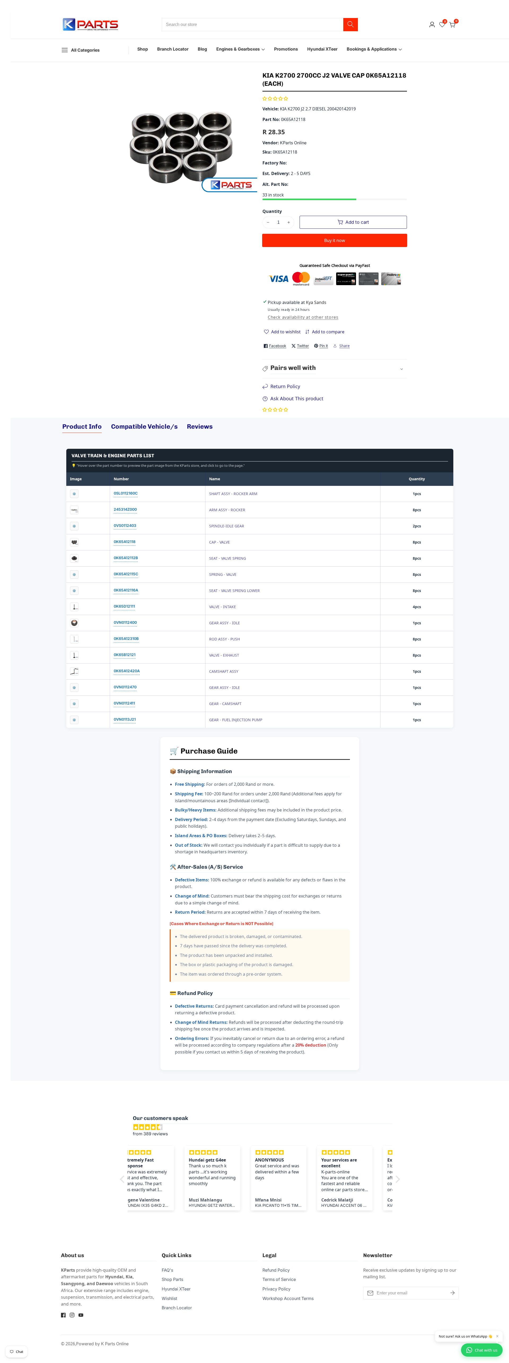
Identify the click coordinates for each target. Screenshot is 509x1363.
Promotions (286, 49)
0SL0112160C (126, 493)
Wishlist (169, 1298)
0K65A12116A (126, 590)
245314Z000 (125, 509)
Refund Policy (276, 1270)
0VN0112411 (124, 703)
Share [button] (344, 345)
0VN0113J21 (125, 719)
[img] (262, 1127)
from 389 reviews (150, 1133)
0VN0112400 (125, 622)
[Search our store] (350, 24)
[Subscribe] (452, 1293)
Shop (142, 49)
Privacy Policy (276, 1289)
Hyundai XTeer (322, 49)
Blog (202, 49)
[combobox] (260, 24)
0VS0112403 (125, 525)
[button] (275, 98)
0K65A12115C (126, 574)
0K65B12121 (124, 654)
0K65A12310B (126, 638)
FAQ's (167, 1270)
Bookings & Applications (372, 49)
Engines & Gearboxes (238, 49)
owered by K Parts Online (104, 1344)
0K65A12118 (124, 541)
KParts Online (293, 143)
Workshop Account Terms (288, 1298)
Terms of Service (279, 1279)
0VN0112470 (125, 687)
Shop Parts (172, 1279)
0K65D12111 (124, 606)
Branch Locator (172, 49)
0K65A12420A (127, 671)
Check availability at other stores (303, 317)
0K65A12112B (126, 557)
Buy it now (334, 240)
